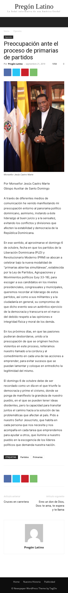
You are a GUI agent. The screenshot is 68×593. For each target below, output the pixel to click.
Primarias (37, 457)
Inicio (6, 31)
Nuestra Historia (32, 581)
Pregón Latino (15, 63)
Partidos (24, 457)
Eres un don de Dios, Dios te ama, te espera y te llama (50, 505)
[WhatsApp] (33, 72)
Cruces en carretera (16, 501)
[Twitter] (16, 72)
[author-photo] (34, 542)
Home (16, 581)
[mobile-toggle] (6, 22)
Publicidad (49, 581)
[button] (62, 22)
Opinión (17, 31)
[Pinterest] (25, 72)
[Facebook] (7, 72)
